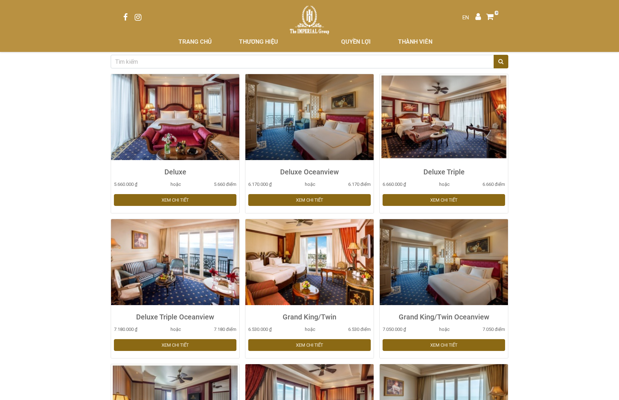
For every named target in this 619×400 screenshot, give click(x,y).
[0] (492, 17)
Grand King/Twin (309, 317)
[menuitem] (195, 41)
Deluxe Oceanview (309, 172)
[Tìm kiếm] (501, 61)
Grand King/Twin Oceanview (444, 317)
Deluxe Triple (444, 172)
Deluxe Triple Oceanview (175, 317)
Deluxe (175, 172)
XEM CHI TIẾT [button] (175, 200)
